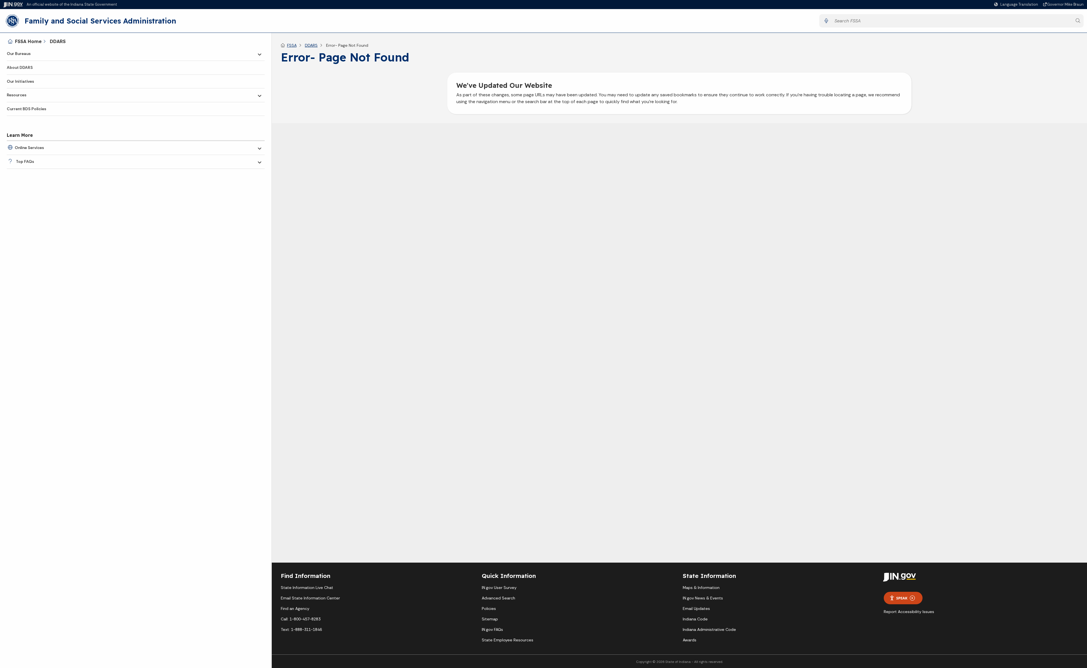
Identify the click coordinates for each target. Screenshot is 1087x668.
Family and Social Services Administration (100, 20)
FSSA (292, 45)
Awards (689, 640)
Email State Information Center (310, 598)
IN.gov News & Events (703, 598)
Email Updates (696, 608)
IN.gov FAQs (492, 629)
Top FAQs (25, 161)
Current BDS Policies (26, 108)
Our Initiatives (20, 81)
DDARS (58, 41)
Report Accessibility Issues (909, 611)
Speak (902, 598)
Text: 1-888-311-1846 (301, 629)
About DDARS (20, 67)
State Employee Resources (507, 640)
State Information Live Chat (307, 587)
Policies (489, 608)
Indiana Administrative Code (709, 629)
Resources (16, 94)
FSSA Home (28, 41)
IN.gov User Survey (499, 587)
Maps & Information (701, 587)
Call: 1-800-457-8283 (300, 619)
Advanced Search (498, 598)
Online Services (29, 147)
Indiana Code (695, 619)
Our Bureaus (19, 53)
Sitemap (490, 619)
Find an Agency (295, 608)
